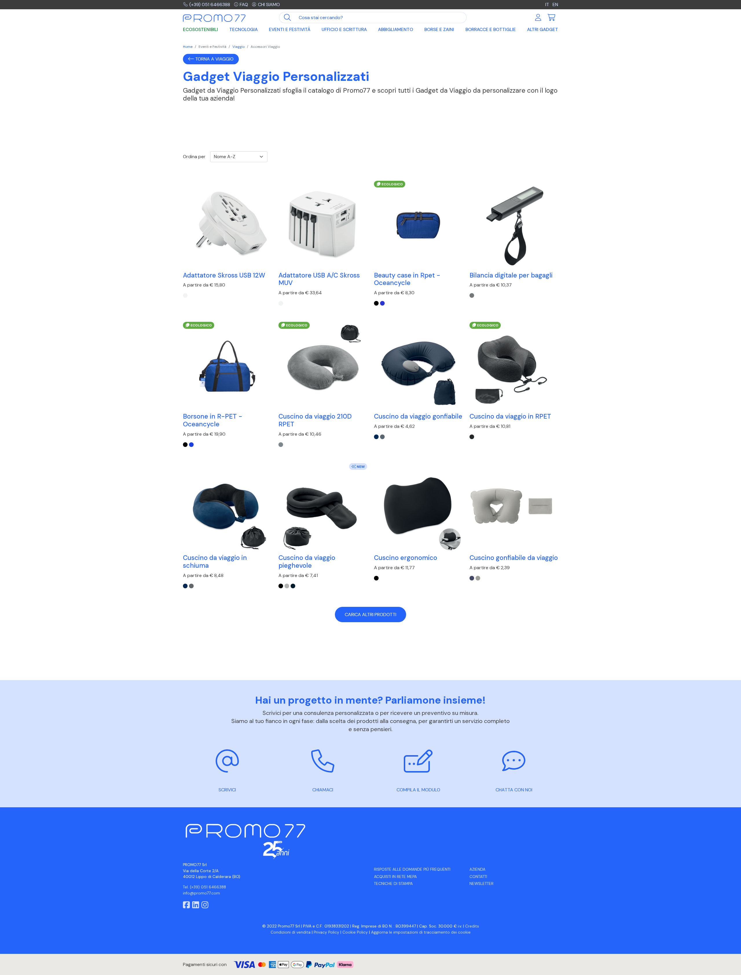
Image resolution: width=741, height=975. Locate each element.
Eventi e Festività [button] (289, 29)
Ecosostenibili (200, 29)
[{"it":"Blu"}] (382, 303)
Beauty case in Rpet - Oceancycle (407, 279)
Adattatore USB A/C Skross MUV (319, 279)
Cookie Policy (355, 932)
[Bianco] (185, 295)
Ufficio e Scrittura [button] (344, 29)
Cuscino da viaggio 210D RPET (315, 420)
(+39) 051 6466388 (209, 4)
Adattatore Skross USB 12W (224, 275)
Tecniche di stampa (393, 883)
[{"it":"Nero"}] (376, 303)
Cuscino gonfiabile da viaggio (513, 558)
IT (547, 4)
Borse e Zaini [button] (439, 29)
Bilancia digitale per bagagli (511, 275)
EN (555, 4)
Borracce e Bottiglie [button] (490, 29)
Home (187, 46)
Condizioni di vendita (291, 932)
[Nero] (280, 586)
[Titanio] (471, 295)
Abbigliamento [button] (395, 29)
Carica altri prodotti (370, 614)
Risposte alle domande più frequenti (412, 869)
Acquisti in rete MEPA (395, 876)
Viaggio (238, 46)
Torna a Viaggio (214, 59)
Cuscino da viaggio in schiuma (215, 562)
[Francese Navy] (293, 586)
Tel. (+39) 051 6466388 (204, 887)
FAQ (244, 4)
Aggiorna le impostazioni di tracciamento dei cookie (421, 932)
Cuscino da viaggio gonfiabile (418, 416)
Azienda (477, 869)
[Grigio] (280, 444)
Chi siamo (269, 4)
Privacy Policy (326, 932)
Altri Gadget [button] (542, 29)
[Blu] (376, 436)
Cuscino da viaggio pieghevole (306, 562)
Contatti (478, 876)
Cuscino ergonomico (405, 558)
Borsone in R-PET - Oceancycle (212, 420)
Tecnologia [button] (243, 29)
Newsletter (481, 883)
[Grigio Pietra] (382, 436)
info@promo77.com (201, 893)
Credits (472, 926)
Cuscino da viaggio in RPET (510, 416)
